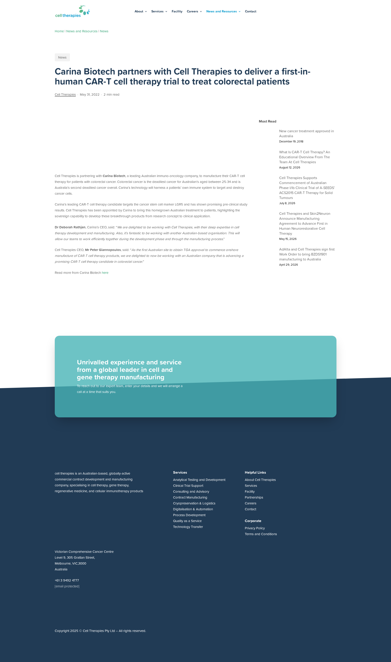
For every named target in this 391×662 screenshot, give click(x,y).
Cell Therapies (65, 94)
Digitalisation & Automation (193, 509)
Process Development (189, 515)
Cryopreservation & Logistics (194, 503)
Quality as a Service (187, 520)
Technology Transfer (188, 526)
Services (251, 485)
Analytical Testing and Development (199, 479)
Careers (250, 503)
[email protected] (67, 586)
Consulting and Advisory (191, 491)
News (104, 31)
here (105, 272)
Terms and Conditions (261, 534)
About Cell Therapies (260, 479)
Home (59, 31)
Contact (250, 509)
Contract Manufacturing (190, 497)
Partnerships (254, 497)
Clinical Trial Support (188, 485)
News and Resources (82, 31)
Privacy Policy (255, 528)
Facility (250, 491)
